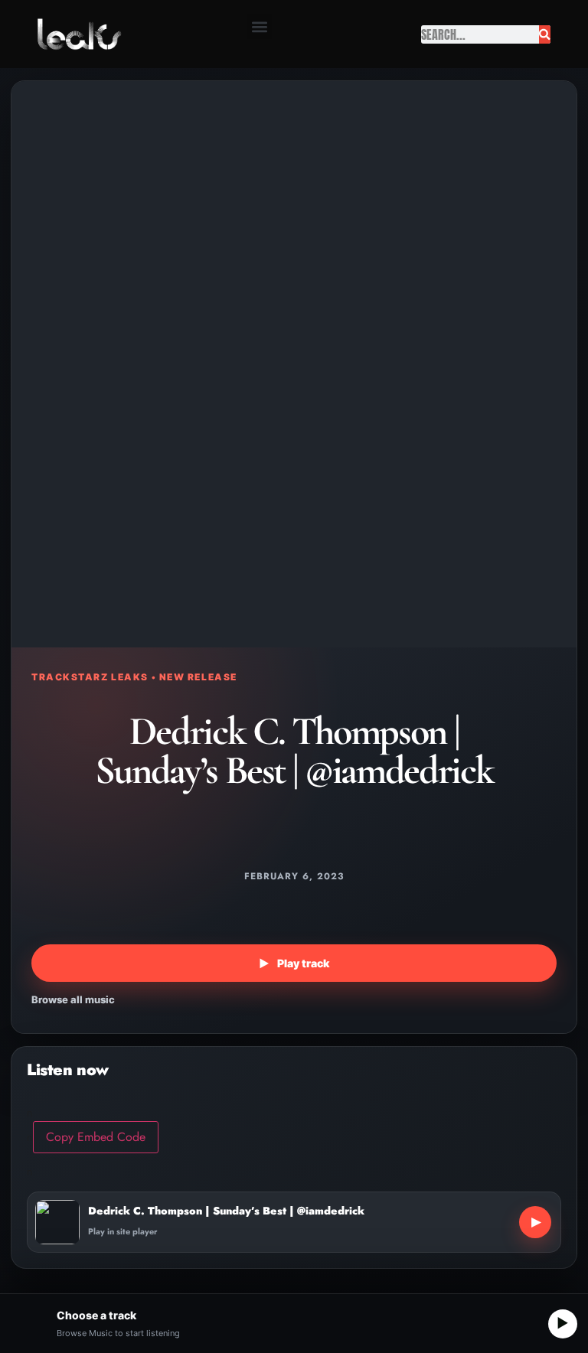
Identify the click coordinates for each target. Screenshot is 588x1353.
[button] (259, 26)
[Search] (544, 34)
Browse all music (73, 999)
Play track (294, 963)
